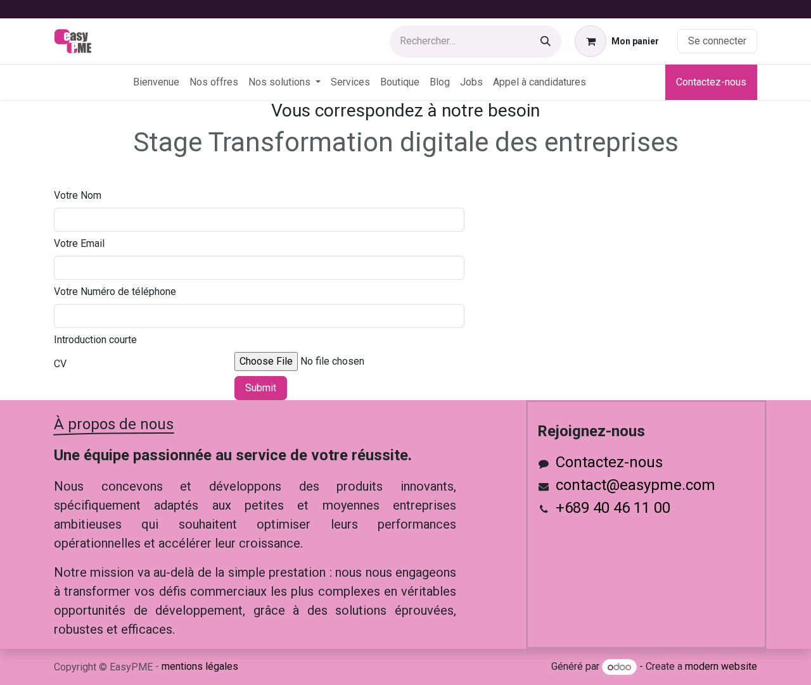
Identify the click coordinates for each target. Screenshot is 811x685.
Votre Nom (77, 195)
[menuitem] (156, 82)
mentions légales (200, 666)
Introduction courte (95, 340)
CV (60, 364)
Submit (260, 388)
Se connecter (717, 41)
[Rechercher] (545, 41)
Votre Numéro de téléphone (115, 292)
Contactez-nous (711, 82)
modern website (721, 667)
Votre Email (79, 243)
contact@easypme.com (635, 485)
